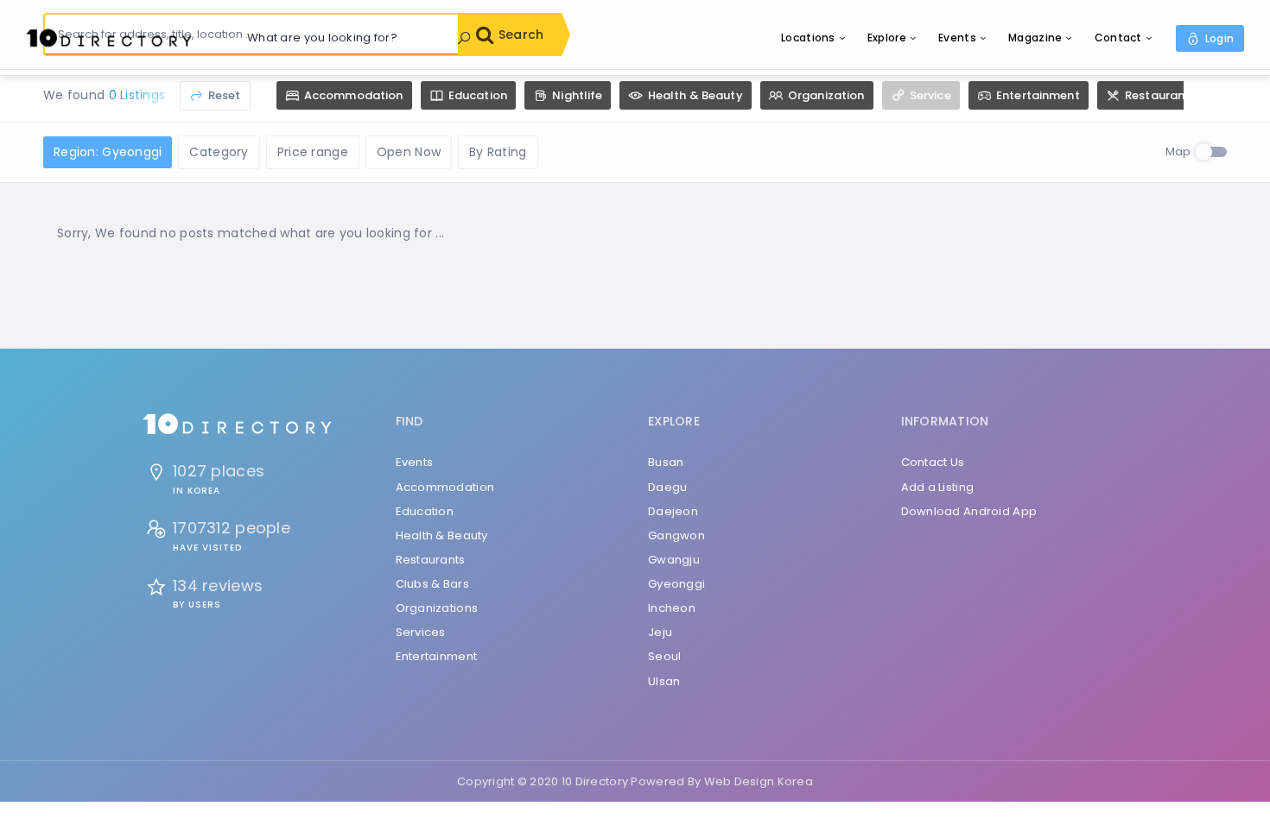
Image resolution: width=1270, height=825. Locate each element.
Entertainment (437, 656)
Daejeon (673, 511)
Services (421, 632)
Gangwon (676, 535)
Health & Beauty (442, 535)
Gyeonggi (676, 584)
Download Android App (969, 511)
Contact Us (933, 462)
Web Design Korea (758, 781)
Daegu (667, 487)
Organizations (437, 608)
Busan (665, 462)
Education (425, 511)
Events (957, 37)
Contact (1118, 37)
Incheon (671, 608)
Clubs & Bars (432, 584)
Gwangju (674, 559)
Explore (886, 37)
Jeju (660, 632)
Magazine (1035, 37)
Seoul (664, 656)
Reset (223, 95)
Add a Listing (938, 487)
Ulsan (664, 681)
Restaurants (431, 559)
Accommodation (445, 487)
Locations (808, 37)
